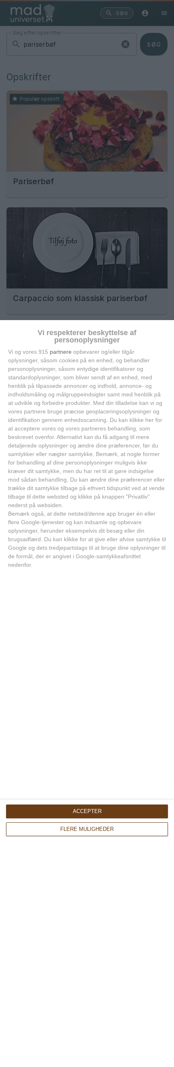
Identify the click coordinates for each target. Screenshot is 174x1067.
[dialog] (87, 693)
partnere (61, 352)
